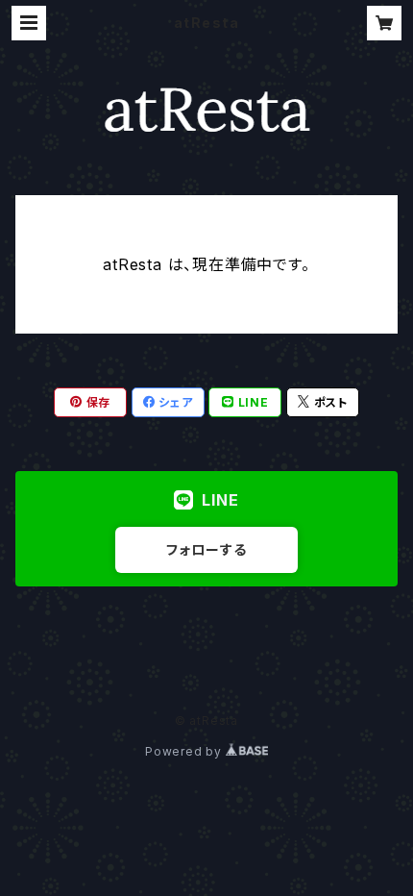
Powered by (185, 751)
